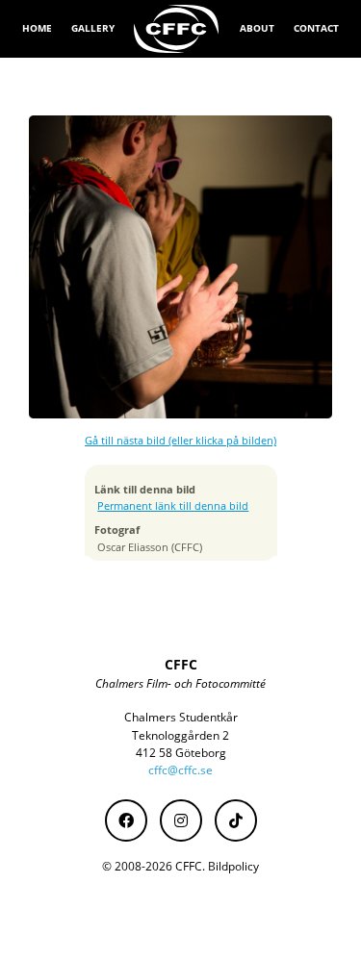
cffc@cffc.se (180, 770)
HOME (37, 28)
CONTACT (316, 28)
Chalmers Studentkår (181, 717)
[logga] (177, 29)
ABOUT (257, 28)
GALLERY (93, 28)
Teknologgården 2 (180, 735)
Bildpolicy (233, 866)
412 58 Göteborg (181, 752)
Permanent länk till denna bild (172, 506)
